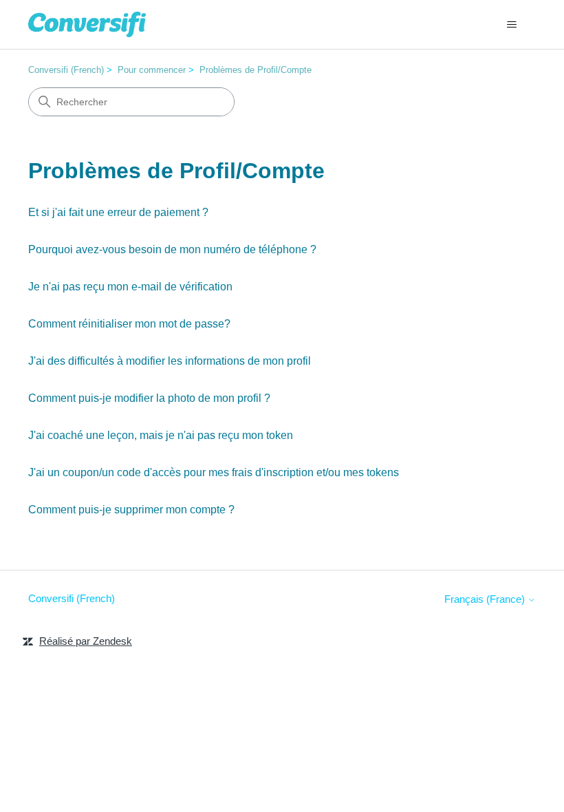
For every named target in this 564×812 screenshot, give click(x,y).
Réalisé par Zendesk (85, 641)
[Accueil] (87, 24)
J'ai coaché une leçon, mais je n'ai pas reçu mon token (160, 435)
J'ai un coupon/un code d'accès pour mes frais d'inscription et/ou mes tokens (213, 472)
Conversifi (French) (66, 70)
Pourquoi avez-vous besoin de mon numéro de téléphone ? (172, 249)
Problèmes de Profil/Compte (255, 70)
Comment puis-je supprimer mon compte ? (131, 509)
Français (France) (486, 599)
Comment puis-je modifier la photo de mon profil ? (149, 398)
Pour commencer (152, 70)
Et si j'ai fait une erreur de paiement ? (118, 212)
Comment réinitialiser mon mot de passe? (129, 324)
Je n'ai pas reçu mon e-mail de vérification (130, 286)
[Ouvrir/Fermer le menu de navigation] (511, 25)
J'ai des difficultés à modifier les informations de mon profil (169, 361)
